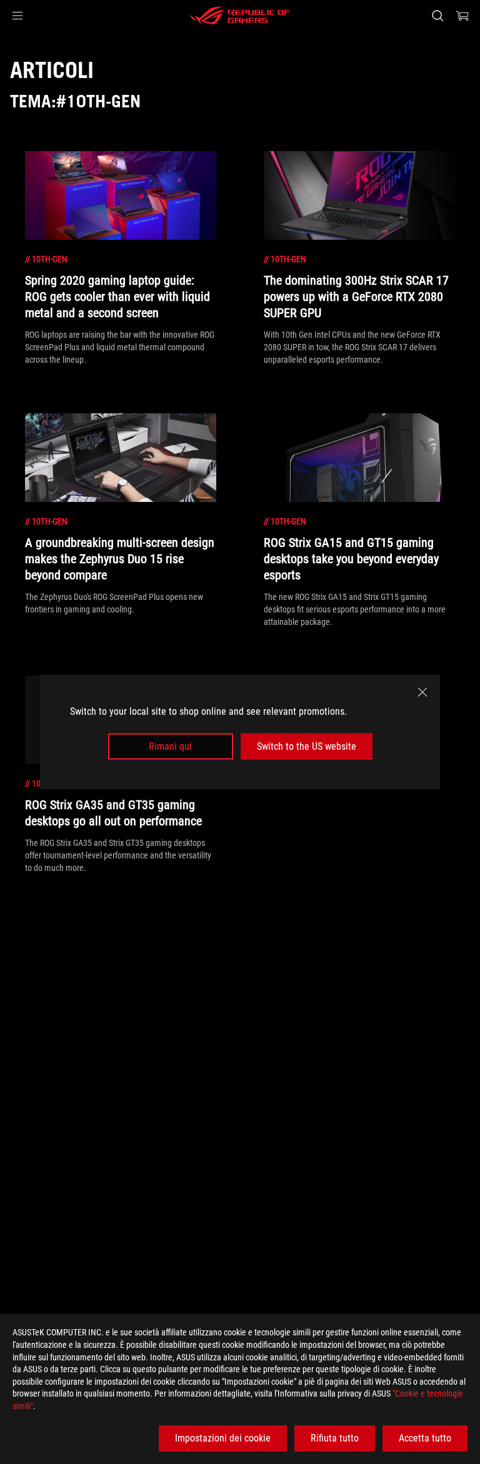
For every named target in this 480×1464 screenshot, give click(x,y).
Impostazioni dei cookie (223, 1438)
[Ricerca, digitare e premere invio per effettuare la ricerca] (437, 15)
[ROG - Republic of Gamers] (240, 15)
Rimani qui (170, 746)
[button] (17, 15)
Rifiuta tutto (335, 1438)
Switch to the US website (306, 746)
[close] (422, 691)
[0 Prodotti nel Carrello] (462, 15)
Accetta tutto (425, 1438)
